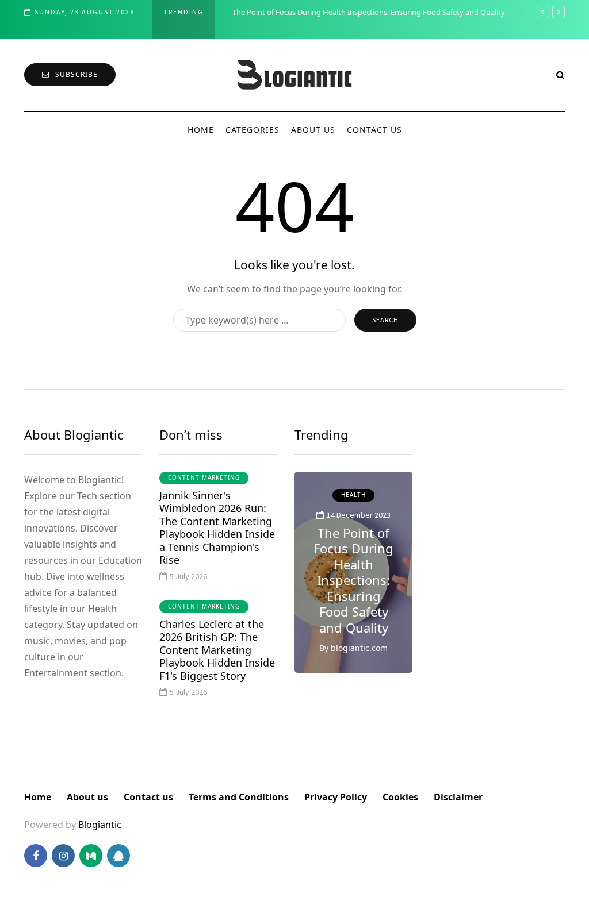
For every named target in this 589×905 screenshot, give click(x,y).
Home (201, 129)
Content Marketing (204, 477)
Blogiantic (99, 824)
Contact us (374, 129)
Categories (252, 129)
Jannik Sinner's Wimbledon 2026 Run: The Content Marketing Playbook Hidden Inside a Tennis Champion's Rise (217, 527)
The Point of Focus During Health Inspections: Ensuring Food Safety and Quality (368, 12)
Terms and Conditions (239, 797)
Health (353, 495)
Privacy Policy (335, 797)
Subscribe (76, 74)
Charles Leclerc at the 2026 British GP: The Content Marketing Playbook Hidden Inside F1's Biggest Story (217, 650)
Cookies (400, 797)
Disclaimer (458, 797)
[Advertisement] (497, 599)
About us (313, 129)
